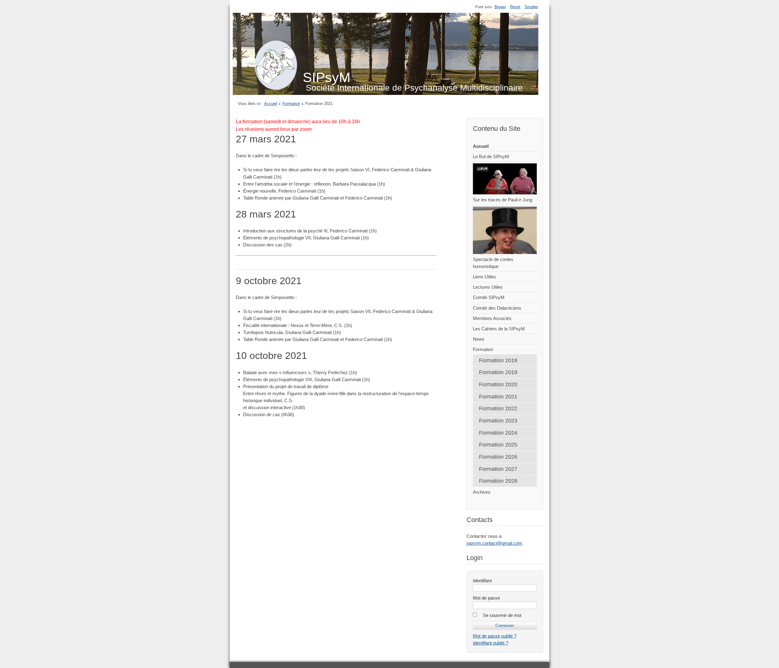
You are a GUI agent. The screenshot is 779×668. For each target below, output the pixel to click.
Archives (482, 492)
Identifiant (482, 580)
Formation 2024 (498, 433)
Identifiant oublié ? (490, 642)
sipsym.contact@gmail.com (494, 543)
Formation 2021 (498, 396)
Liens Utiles (484, 276)
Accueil (270, 103)
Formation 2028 (498, 481)
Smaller (531, 7)
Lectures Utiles (488, 287)
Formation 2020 (498, 384)
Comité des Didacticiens (497, 308)
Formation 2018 (498, 360)
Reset (515, 7)
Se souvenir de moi (502, 615)
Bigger (500, 7)
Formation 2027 (498, 469)
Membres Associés (492, 318)
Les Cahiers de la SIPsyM (499, 328)
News (478, 339)
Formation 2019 (498, 372)
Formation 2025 (498, 444)
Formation (291, 103)
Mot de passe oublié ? (494, 635)
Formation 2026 (498, 457)
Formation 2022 (498, 408)
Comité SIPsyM (489, 297)
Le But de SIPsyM (491, 156)
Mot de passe (486, 597)
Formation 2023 (498, 420)
